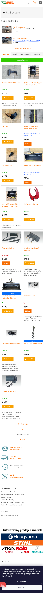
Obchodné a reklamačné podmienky (12, 492)
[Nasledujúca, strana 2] (22, 430)
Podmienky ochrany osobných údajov (12, 495)
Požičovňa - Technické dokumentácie (12, 505)
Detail (27, 144)
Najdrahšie (15, 54)
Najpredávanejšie (26, 54)
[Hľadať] (29, 3)
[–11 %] (33, 333)
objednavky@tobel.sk (11, 515)
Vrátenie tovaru (6, 497)
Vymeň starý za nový (7, 500)
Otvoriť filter (22, 60)
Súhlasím (21, 588)
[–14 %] (11, 285)
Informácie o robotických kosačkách (12, 502)
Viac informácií (7, 576)
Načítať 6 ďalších (22, 424)
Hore (23, 439)
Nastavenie (21, 581)
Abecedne (37, 54)
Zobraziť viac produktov (21, 48)
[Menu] (40, 3)
